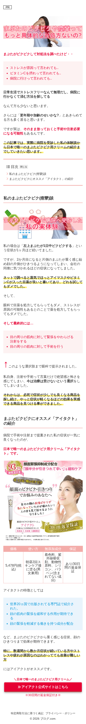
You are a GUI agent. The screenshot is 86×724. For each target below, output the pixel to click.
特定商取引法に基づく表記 (27, 713)
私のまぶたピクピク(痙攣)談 (27, 173)
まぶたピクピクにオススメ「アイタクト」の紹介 (41, 178)
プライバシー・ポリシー (60, 713)
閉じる (23, 166)
